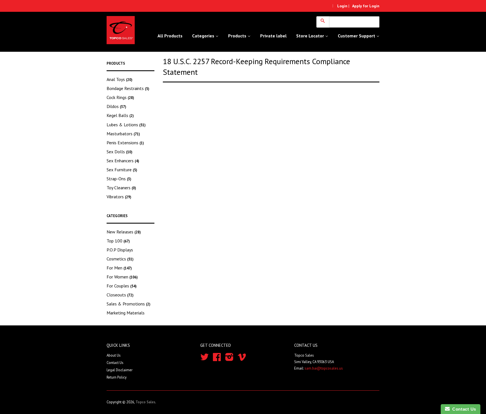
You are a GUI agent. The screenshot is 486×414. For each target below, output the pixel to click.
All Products (170, 36)
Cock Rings (120, 97)
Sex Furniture (122, 169)
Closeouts (120, 295)
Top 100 (118, 241)
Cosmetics (120, 259)
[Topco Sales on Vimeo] (242, 359)
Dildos (116, 106)
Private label (273, 36)
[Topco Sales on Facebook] (217, 359)
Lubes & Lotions (126, 124)
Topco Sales (145, 402)
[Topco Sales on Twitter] (204, 359)
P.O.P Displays (120, 250)
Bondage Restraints (128, 88)
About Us (114, 355)
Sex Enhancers (123, 160)
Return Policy (117, 377)
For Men (119, 268)
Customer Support (357, 36)
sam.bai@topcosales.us (324, 368)
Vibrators (119, 196)
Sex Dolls (119, 151)
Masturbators (123, 133)
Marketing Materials (126, 313)
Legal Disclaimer (119, 370)
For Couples (122, 286)
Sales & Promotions (128, 304)
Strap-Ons (119, 178)
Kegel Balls (120, 115)
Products (238, 36)
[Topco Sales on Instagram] (229, 359)
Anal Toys (119, 79)
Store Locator (310, 36)
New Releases (124, 232)
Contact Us (115, 362)
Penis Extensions (125, 142)
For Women (122, 277)
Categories (203, 36)
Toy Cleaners (121, 187)
